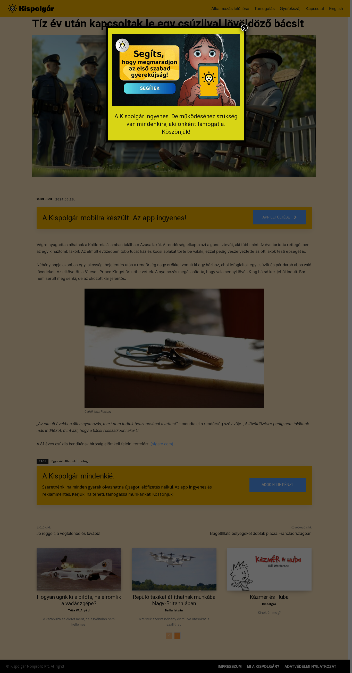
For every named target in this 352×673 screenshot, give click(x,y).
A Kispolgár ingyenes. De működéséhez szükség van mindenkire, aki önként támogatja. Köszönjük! (176, 124)
